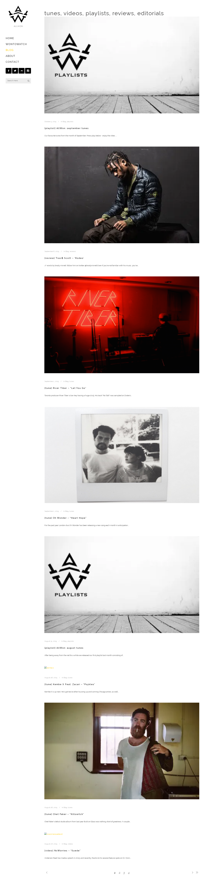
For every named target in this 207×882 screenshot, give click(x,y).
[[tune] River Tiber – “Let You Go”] (121, 324)
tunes (71, 381)
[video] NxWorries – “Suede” (62, 850)
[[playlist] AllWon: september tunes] (121, 65)
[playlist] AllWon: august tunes (64, 648)
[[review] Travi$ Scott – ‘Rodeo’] (121, 195)
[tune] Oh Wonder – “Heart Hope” (65, 518)
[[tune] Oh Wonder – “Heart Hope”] (121, 454)
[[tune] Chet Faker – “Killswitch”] (121, 751)
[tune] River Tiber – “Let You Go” (65, 388)
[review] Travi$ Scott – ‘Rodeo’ (64, 258)
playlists (70, 122)
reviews (73, 251)
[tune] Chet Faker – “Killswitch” (64, 814)
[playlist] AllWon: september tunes (66, 128)
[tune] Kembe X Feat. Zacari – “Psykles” (69, 684)
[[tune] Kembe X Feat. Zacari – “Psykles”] (121, 667)
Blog (64, 122)
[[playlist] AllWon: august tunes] (121, 584)
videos (70, 844)
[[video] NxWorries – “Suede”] (121, 834)
